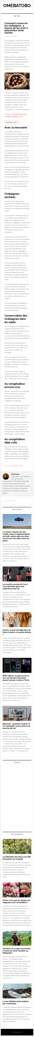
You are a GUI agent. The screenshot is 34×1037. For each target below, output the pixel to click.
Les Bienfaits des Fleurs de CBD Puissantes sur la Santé (17, 858)
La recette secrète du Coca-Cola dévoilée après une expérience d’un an (15, 586)
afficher (15, 122)
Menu (18, 16)
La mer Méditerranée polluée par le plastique (16, 1002)
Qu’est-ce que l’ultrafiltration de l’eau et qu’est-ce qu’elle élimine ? (17, 632)
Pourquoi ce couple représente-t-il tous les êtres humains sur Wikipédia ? (17, 950)
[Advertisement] (16, 783)
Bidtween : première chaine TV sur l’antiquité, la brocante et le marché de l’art (16, 726)
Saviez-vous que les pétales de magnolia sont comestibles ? (16, 901)
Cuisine (20, 466)
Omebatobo (17, 5)
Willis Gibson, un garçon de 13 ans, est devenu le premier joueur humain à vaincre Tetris (16, 678)
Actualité (15, 466)
